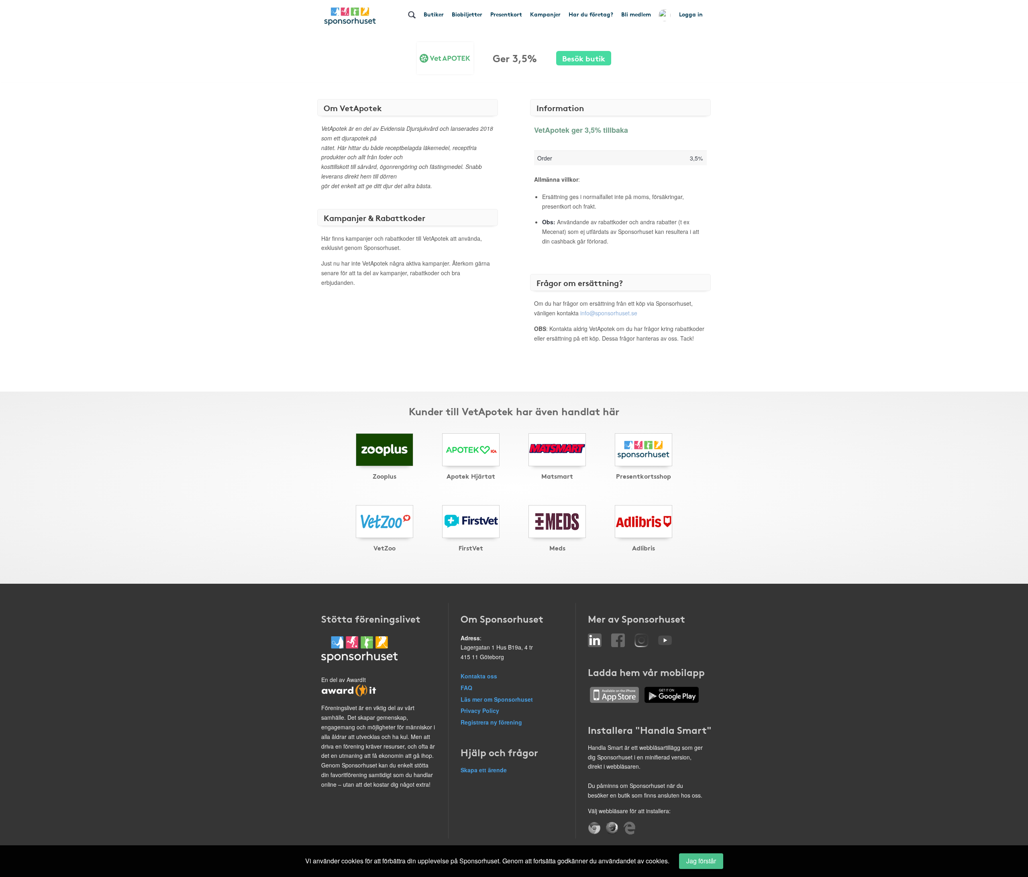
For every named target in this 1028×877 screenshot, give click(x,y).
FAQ (466, 688)
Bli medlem (636, 14)
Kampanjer (545, 14)
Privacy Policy (480, 710)
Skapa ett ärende (484, 770)
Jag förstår (701, 860)
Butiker (434, 14)
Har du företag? (591, 14)
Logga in (691, 14)
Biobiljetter (467, 14)
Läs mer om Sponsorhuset (497, 699)
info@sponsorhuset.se (608, 313)
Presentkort (506, 14)
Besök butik (583, 58)
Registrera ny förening (491, 722)
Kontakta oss (479, 676)
